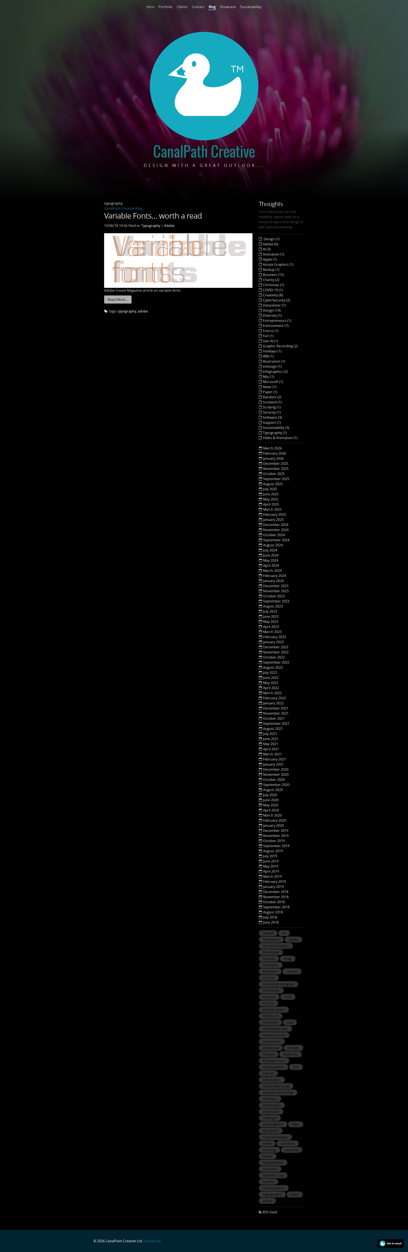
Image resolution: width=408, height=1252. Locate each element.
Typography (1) (275, 432)
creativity (270, 1022)
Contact (198, 6)
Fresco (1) (270, 330)
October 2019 (274, 840)
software (270, 1169)
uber (295, 1194)
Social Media (273, 1162)
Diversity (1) (272, 315)
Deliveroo (271, 1048)
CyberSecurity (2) (276, 300)
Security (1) (272, 412)
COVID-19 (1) (273, 290)
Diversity (290, 1054)
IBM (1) (268, 356)
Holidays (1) (272, 351)
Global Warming (276, 1086)
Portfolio (166, 6)
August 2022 (273, 667)
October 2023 (274, 596)
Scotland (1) (272, 402)
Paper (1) (270, 392)
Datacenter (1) (274, 305)
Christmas (271, 990)
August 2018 (273, 912)
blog (287, 958)
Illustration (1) (274, 361)
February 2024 (274, 575)
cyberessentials (275, 1028)
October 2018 (274, 902)
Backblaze (271, 952)
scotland (288, 1143)
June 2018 (271, 922)
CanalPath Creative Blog (123, 208)
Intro (150, 6)
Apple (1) (270, 259)
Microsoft (270, 1130)
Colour (268, 1003)
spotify (268, 1181)
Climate (269, 997)
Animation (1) (273, 254)
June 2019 (271, 861)
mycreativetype (275, 1137)
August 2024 (273, 545)
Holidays (270, 1099)
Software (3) (272, 417)
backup (269, 958)
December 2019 (275, 830)
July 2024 (270, 550)
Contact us (152, 1241)
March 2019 (272, 876)
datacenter (272, 1041)
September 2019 (276, 846)
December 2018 (275, 891)
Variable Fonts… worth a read (153, 216)
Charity (269, 977)
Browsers (270, 965)
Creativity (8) (273, 295)
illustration (271, 1105)
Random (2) (272, 397)
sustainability (273, 1188)
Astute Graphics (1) (278, 264)
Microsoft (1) (273, 381)
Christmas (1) (273, 285)
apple (293, 939)
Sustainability (251, 6)
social (267, 1156)
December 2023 (275, 586)
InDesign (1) (272, 366)
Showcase (228, 6)
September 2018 (276, 907)
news (267, 1143)
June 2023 (271, 616)
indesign (270, 1118)
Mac (295, 1124)
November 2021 (276, 713)
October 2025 (274, 473)
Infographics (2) (275, 371)
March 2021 (272, 754)
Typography (150, 225)
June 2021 (271, 738)
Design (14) (272, 310)
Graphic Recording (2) (280, 346)
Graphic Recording (278, 1092)
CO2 (288, 997)
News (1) (269, 386)
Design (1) (271, 239)
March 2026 (272, 448)
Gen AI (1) (270, 341)
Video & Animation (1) (280, 437)
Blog (212, 6)
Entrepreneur (274, 1060)
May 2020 (270, 805)
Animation (271, 939)
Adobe (169, 225)
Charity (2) (271, 279)
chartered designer (278, 984)
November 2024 (276, 529)
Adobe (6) (270, 244)
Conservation (274, 1009)
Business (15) (273, 274)
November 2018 (276, 896)
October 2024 (274, 535)
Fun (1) (268, 335)
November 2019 (276, 835)
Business (270, 971)
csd (290, 1022)
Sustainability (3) (276, 427)
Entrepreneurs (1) (277, 320)
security (291, 1149)
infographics (273, 1124)
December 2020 (275, 769)
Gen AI (268, 1073)
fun (296, 1067)
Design (293, 1048)
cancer (292, 971)
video (267, 1200)
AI (284, 933)
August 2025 (273, 484)
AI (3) (267, 249)
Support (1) (272, 422)
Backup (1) (271, 269)
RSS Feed (270, 1212)
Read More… (118, 299)
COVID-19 (270, 1016)
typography (127, 311)
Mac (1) (268, 376)
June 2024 (271, 555)
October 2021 (274, 718)
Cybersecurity (274, 1035)
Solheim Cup (273, 1175)
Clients (182, 6)
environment (273, 1067)
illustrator (271, 1111)
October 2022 (274, 657)
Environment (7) (276, 325)
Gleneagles (272, 1079)
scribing (269, 1149)
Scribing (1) (272, 407)
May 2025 (270, 499)
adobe (143, 311)
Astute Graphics (276, 946)
